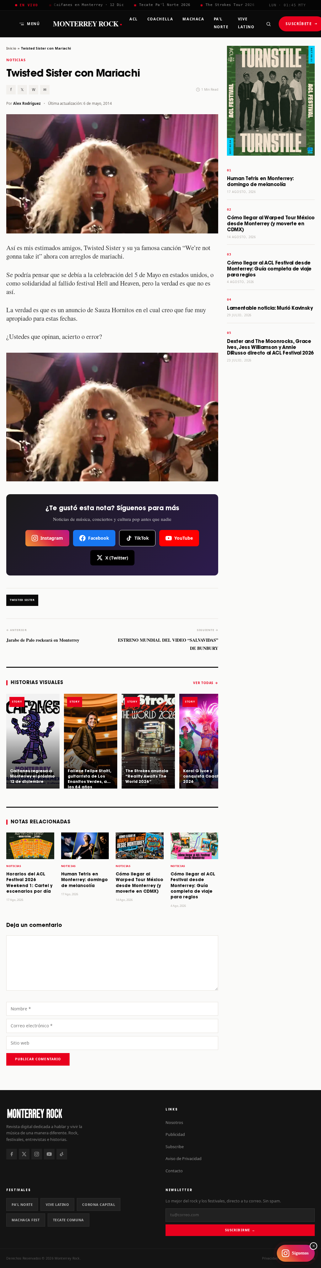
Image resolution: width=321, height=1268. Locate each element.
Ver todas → (205, 683)
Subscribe (175, 1146)
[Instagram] (36, 1154)
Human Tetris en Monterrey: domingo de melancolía (84, 880)
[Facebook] (11, 1154)
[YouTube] (49, 1154)
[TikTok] (61, 1154)
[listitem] (33, 741)
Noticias (16, 59)
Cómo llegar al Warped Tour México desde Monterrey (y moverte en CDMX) (271, 224)
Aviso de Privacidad (184, 1158)
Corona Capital (98, 1204)
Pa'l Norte (22, 1204)
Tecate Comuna (68, 1219)
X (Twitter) (116, 558)
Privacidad (270, 1258)
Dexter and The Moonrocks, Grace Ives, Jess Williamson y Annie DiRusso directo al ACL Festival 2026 (270, 347)
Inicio (11, 48)
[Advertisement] (271, 466)
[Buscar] (268, 23)
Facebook (98, 538)
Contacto (174, 1171)
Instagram (51, 538)
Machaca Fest (26, 1219)
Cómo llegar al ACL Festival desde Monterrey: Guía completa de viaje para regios (193, 886)
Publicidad (175, 1134)
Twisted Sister (22, 600)
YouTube (183, 538)
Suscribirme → (240, 1230)
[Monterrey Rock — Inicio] (80, 1113)
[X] (24, 1154)
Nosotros (174, 1122)
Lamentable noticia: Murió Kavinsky (270, 308)
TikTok (141, 538)
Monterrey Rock (87, 24)
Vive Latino (57, 1204)
